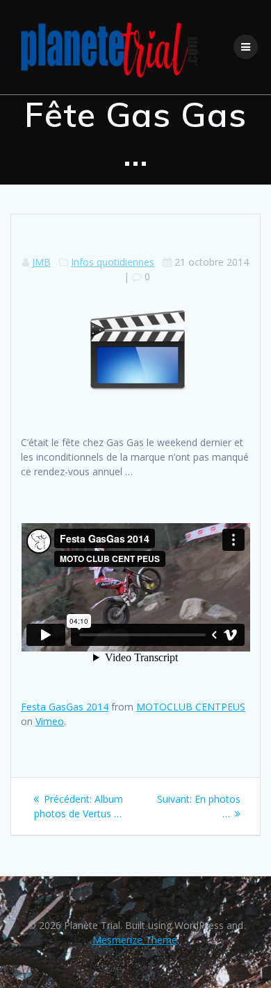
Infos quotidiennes (112, 262)
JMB (41, 262)
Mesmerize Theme (134, 939)
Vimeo (49, 721)
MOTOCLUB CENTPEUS (190, 706)
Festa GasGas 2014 (64, 706)
